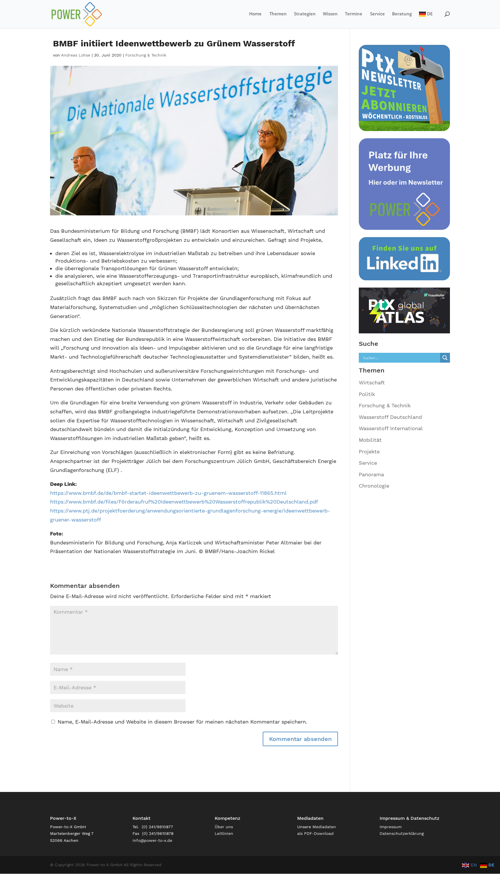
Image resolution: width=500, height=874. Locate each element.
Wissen (330, 14)
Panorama (371, 474)
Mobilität (370, 440)
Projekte (369, 451)
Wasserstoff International (391, 428)
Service (377, 14)
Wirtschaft (372, 382)
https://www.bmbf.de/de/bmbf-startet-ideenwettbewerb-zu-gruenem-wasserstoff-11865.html (168, 493)
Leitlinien (224, 833)
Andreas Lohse (75, 55)
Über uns (224, 826)
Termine (353, 14)
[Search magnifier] (445, 358)
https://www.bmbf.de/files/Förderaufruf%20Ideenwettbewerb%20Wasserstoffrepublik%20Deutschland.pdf (184, 502)
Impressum (391, 826)
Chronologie (374, 486)
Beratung (402, 14)
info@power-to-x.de (152, 840)
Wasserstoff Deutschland (390, 417)
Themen (278, 14)
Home (255, 14)
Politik (367, 394)
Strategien (305, 14)
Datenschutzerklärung (402, 833)
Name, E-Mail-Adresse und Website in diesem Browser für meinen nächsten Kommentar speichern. (182, 722)
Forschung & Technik (145, 55)
